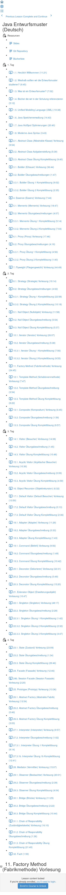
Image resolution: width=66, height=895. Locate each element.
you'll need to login (46, 881)
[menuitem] (2, 7)
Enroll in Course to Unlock (33, 885)
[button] (2, 2)
